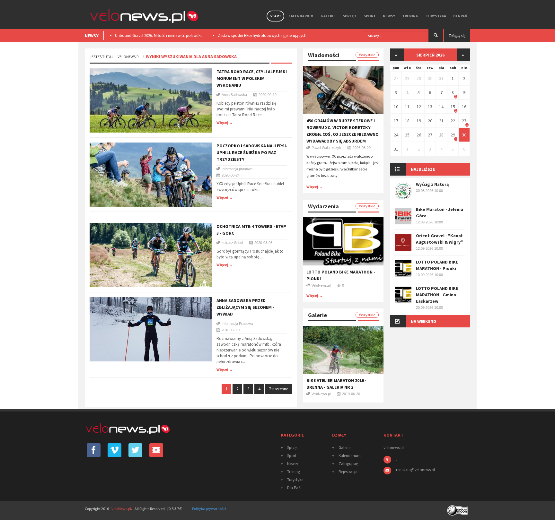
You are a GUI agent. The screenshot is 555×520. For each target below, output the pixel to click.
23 (464, 121)
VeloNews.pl (129, 56)
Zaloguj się (348, 463)
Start (275, 15)
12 (419, 106)
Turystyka (436, 15)
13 (430, 106)
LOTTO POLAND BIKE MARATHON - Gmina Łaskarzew (437, 294)
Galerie (328, 15)
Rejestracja (348, 471)
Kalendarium (300, 15)
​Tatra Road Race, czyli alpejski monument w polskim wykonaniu (251, 78)
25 (407, 135)
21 (441, 121)
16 (464, 106)
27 (396, 78)
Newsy (389, 15)
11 (407, 106)
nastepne (279, 389)
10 (396, 106)
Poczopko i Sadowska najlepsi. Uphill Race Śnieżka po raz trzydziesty (251, 152)
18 (407, 121)
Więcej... (224, 122)
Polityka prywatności (209, 508)
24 (396, 135)
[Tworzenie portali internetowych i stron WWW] (458, 508)
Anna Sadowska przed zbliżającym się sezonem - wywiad (245, 307)
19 (419, 121)
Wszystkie (367, 54)
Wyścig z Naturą (432, 184)
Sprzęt (350, 15)
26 (419, 135)
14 (441, 106)
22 (453, 121)
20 (430, 121)
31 (441, 78)
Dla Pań (460, 15)
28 (407, 78)
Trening (410, 15)
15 (453, 106)
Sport (370, 15)
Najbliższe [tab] (423, 169)
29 (419, 78)
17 (396, 121)
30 (430, 78)
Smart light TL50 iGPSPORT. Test (253, 35)
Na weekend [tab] (423, 321)
